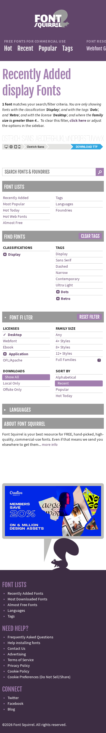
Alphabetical (66, 377)
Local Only (11, 383)
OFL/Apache (12, 360)
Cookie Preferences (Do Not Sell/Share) (39, 677)
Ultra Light (64, 285)
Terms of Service (21, 660)
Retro (63, 299)
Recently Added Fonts (25, 593)
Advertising (17, 654)
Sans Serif (63, 260)
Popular (48, 48)
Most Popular (14, 204)
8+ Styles (63, 347)
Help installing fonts (24, 643)
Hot (8, 48)
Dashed (62, 266)
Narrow (62, 272)
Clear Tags (90, 236)
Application (15, 354)
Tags (67, 48)
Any (59, 334)
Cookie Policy (18, 671)
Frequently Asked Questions (30, 637)
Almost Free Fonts (22, 605)
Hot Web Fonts (15, 216)
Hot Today (11, 210)
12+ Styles (64, 353)
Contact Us (16, 648)
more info (50, 444)
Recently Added (16, 198)
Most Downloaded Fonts (27, 599)
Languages (64, 204)
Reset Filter (89, 317)
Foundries (64, 210)
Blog (11, 709)
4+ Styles (63, 341)
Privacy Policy (19, 665)
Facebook (15, 703)
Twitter (13, 698)
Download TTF (87, 147)
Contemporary (68, 279)
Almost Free (13, 222)
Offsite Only (12, 389)
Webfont (10, 341)
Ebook (8, 347)
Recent (25, 48)
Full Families (66, 359)
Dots (62, 292)
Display (11, 254)
